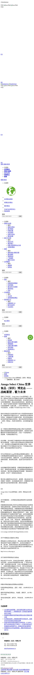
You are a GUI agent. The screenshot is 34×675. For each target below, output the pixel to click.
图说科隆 (7, 351)
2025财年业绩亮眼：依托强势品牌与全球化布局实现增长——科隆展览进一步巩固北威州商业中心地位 (18, 611)
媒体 (5, 336)
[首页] (6, 372)
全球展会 (7, 169)
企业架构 (7, 292)
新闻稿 (6, 376)
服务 (5, 249)
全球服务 (7, 261)
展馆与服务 (7, 171)
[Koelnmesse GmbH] (7, 668)
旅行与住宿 (7, 238)
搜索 (20, 216)
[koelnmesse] (17, 84)
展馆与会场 (7, 223)
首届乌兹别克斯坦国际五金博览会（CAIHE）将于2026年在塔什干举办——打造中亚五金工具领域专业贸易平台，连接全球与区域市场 (18, 624)
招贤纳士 (7, 174)
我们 (5, 279)
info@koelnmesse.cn (10, 648)
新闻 (5, 176)
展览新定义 (7, 299)
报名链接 (7, 211)
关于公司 (7, 173)
